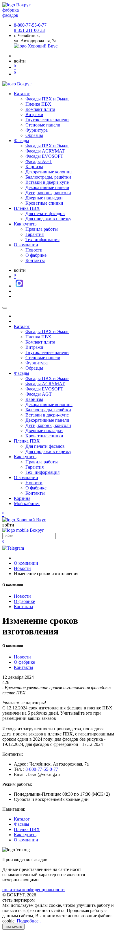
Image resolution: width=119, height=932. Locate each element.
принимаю (13, 926)
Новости (33, 249)
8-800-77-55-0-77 (30, 25)
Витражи (34, 114)
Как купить (25, 223)
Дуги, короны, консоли (48, 192)
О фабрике (36, 255)
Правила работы (41, 229)
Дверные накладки (44, 197)
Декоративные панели (47, 187)
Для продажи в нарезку (48, 218)
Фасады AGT (38, 161)
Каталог (22, 93)
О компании (26, 244)
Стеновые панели (42, 124)
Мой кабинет (27, 503)
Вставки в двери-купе (47, 182)
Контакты (35, 260)
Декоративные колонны (48, 171)
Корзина (22, 498)
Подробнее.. (29, 920)
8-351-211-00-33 (29, 30)
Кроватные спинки (44, 203)
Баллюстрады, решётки (48, 177)
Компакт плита (40, 109)
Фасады (21, 140)
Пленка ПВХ (38, 104)
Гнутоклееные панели (47, 119)
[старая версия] (24, 519)
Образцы (34, 135)
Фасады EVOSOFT (44, 156)
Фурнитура (36, 130)
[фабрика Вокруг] (23, 530)
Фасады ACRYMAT (45, 150)
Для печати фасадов (45, 213)
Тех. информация (42, 239)
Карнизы (34, 166)
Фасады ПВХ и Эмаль (47, 98)
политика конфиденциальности (33, 889)
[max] (19, 285)
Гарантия (34, 234)
